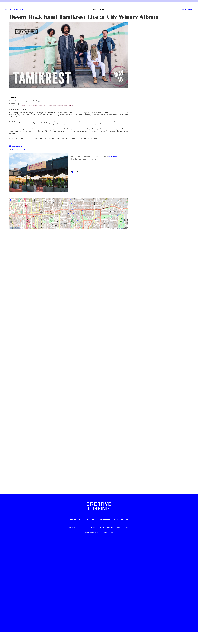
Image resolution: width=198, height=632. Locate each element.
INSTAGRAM (104, 520)
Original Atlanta (99, 9)
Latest (22, 9)
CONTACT (92, 527)
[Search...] (10, 9)
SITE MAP (101, 527)
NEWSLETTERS (121, 520)
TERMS (127, 527)
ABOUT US (82, 527)
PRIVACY (119, 527)
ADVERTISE (72, 527)
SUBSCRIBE (190, 9)
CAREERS (110, 527)
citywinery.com (112, 156)
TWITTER (89, 520)
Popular (16, 9)
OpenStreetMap (120, 228)
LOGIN (184, 9)
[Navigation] (5, 9)
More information (15, 146)
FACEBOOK (75, 520)
